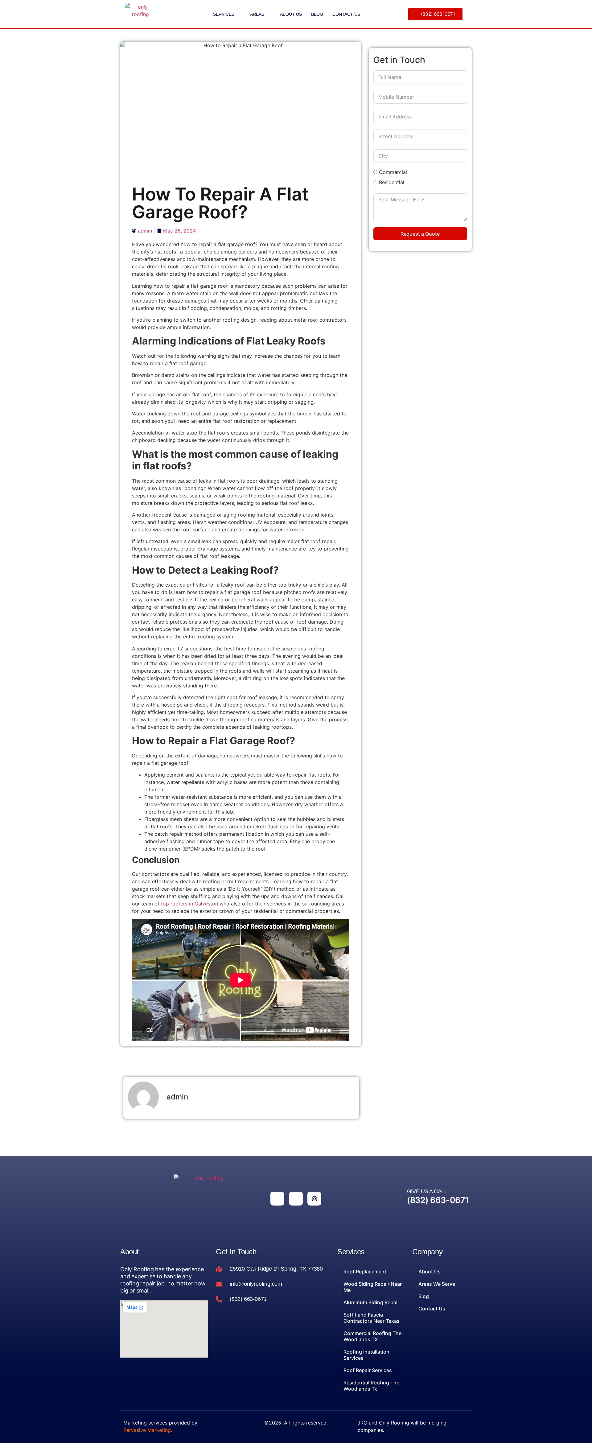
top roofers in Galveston (189, 904)
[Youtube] (296, 1199)
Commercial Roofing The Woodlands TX (372, 1336)
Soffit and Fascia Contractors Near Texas (371, 1318)
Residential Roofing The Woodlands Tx (371, 1385)
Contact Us (346, 14)
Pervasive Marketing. (147, 1430)
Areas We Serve (436, 1284)
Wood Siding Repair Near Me (372, 1287)
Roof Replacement (364, 1271)
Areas (257, 14)
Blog (317, 14)
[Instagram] (314, 1199)
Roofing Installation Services (366, 1355)
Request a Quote (420, 234)
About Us (291, 14)
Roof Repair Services (367, 1370)
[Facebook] (277, 1199)
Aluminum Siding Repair (371, 1302)
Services (223, 14)
